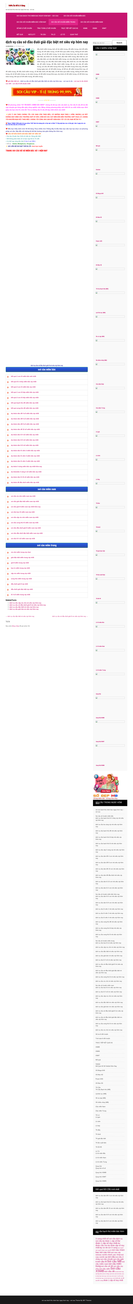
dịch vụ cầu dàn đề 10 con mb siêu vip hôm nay (110, 870)
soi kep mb (99, 1274)
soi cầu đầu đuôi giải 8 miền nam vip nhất (26, 528)
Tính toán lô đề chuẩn (46, 28)
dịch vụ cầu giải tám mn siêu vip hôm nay (109, 1006)
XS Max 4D (99, 217)
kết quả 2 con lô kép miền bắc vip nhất (25, 397)
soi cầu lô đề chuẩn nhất (21, 83)
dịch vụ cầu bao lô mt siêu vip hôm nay (108, 943)
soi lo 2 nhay (105, 1274)
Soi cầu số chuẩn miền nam (92, 22)
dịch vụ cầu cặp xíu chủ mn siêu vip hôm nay (109, 997)
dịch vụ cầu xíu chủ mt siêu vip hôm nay (109, 981)
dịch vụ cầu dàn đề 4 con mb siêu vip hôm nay (109, 857)
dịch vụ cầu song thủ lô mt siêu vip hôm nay (110, 977)
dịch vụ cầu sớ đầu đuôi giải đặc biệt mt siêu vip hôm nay (109, 971)
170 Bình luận (19, 46)
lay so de (104, 1247)
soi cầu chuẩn (106, 1259)
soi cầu (111, 1257)
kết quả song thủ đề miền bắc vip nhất (24, 408)
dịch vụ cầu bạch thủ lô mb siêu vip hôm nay (109, 844)
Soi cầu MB (114, 1261)
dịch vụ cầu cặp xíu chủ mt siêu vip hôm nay (25, 603)
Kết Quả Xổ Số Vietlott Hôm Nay (106, 1066)
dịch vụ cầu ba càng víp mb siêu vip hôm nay (109, 825)
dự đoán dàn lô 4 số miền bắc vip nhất (24, 434)
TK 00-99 (98, 598)
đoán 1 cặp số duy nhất (113, 1280)
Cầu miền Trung (100, 408)
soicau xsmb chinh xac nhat (108, 1255)
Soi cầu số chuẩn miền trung (63, 22)
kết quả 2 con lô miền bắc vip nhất (23, 387)
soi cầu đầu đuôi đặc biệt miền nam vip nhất (27, 533)
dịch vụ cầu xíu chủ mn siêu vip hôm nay (109, 1030)
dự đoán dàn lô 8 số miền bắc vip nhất (24, 445)
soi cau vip (116, 1252)
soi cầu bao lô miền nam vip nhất (23, 512)
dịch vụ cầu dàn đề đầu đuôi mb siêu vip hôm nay (109, 876)
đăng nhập (15, 626)
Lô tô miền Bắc (100, 622)
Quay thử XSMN (100, 765)
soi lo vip (109, 1276)
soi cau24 (108, 1250)
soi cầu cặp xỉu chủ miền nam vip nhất (24, 517)
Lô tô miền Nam (100, 646)
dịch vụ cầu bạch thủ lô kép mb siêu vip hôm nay (108, 838)
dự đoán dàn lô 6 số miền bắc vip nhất (24, 440)
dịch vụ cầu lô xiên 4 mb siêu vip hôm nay (109, 917)
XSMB (85, 28)
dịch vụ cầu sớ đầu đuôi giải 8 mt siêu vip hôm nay (27, 605)
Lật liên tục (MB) (100, 312)
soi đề (122, 1278)
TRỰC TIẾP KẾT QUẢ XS (69, 28)
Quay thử (74, 34)
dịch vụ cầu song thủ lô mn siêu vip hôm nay (109, 1024)
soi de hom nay (119, 1271)
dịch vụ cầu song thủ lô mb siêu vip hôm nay (109, 935)
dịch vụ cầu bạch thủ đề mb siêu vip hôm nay (109, 832)
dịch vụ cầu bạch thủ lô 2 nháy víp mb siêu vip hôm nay (110, 819)
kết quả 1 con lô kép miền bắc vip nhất (25, 392)
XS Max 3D (99, 265)
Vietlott (31, 34)
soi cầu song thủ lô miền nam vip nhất (24, 522)
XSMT (104, 28)
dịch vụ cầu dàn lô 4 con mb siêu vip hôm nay (109, 889)
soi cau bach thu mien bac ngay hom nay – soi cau (37, 16)
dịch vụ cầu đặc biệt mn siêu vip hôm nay (109, 1002)
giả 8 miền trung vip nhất (20, 563)
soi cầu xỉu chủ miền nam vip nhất (23, 496)
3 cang (99, 1238)
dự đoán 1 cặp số (109, 1241)
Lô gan (98, 432)
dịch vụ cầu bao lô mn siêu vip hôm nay (109, 987)
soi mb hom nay (100, 1278)
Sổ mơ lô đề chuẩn (24, 28)
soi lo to (112, 1274)
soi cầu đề (109, 1271)
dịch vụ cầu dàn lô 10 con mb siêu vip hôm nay (110, 882)
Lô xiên (98, 455)
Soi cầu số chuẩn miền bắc (75, 16)
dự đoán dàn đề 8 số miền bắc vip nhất (25, 424)
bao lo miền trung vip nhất (20, 568)
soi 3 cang (112, 1247)
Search (119, 43)
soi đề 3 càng (99, 1280)
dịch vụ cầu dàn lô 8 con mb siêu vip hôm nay (109, 904)
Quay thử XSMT (100, 741)
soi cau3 (120, 1248)
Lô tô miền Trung (101, 670)
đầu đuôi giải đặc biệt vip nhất (22, 589)
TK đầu (98, 503)
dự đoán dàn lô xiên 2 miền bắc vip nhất (25, 450)
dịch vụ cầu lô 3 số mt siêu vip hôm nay (108, 960)
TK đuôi (98, 527)
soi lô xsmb (120, 1276)
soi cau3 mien (100, 1250)
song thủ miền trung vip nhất (21, 578)
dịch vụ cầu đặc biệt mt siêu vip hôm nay (24, 607)
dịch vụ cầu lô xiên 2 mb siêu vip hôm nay (109, 909)
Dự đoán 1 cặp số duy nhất (108, 1242)
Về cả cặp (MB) (100, 336)
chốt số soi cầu (109, 1239)
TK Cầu (43, 34)
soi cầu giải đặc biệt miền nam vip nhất (25, 501)
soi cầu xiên (104, 1269)
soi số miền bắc (116, 1278)
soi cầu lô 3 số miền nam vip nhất (23, 538)
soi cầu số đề (107, 1266)
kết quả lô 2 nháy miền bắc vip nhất (23, 381)
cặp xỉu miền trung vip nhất (21, 573)
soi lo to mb (118, 1274)
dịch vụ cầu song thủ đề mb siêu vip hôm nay (109, 923)
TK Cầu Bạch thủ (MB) (102, 289)
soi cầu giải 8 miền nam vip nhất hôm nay (26, 507)
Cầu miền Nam (100, 384)
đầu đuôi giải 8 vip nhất (19, 584)
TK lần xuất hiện (100, 575)
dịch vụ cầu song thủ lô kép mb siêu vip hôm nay (108, 929)
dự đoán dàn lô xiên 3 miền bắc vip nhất (25, 456)
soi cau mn (105, 1252)
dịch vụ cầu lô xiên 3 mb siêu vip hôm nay (109, 913)
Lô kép (98, 479)
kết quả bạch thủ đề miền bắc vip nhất (24, 403)
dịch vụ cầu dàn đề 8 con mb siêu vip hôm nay (109, 863)
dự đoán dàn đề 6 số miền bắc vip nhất (25, 419)
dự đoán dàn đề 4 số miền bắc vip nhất (25, 413)
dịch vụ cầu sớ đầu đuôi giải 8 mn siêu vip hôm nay (70, 616)
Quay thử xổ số (101, 1168)
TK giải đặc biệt (100, 551)
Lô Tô (62, 34)
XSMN (95, 28)
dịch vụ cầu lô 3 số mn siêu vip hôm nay (109, 992)
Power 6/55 (99, 241)
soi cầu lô (102, 1261)
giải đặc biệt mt (13, 81)
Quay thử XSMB (100, 717)
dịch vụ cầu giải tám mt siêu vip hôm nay (24, 609)
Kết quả (20, 34)
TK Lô (53, 34)
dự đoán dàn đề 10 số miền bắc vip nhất (25, 429)
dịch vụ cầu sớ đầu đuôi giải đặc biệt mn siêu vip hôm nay (109, 1018)
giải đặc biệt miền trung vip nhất (22, 557)
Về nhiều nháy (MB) (101, 360)
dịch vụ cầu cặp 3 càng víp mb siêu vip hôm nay (110, 851)
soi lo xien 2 (114, 1276)
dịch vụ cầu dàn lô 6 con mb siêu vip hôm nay (109, 897)
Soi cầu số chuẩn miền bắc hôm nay (31, 22)
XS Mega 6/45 (99, 193)
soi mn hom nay (108, 1278)
